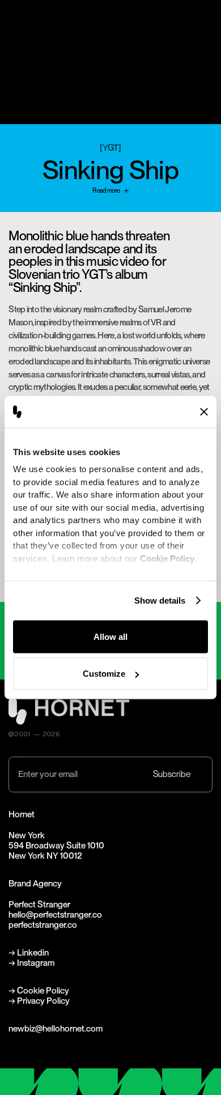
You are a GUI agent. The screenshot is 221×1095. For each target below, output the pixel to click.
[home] (22, 24)
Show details (159, 600)
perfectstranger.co (42, 924)
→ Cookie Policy (38, 990)
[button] (206, 24)
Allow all (111, 636)
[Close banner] (204, 411)
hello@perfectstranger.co (55, 914)
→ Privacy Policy (39, 1000)
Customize (104, 673)
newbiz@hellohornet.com (55, 1028)
